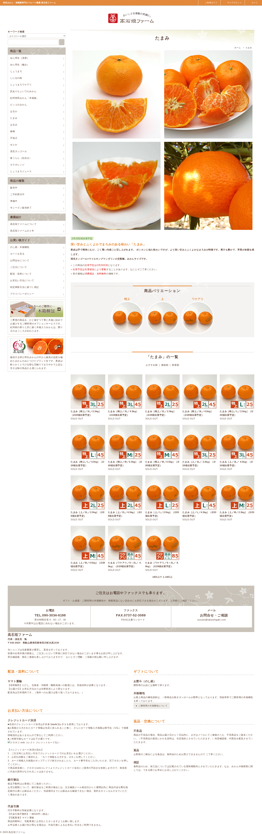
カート (254, 3)
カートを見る (17, 253)
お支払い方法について (22, 280)
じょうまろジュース (21, 171)
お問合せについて (19, 260)
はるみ (13, 124)
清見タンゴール (18, 151)
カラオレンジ (17, 164)
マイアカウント (234, 3)
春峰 (12, 131)
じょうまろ (16, 71)
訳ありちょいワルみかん (23, 91)
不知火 (13, 138)
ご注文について (18, 267)
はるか (13, 111)
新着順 (175, 365)
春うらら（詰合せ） (21, 158)
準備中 (13, 201)
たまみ (13, 118)
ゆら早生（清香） (19, 58)
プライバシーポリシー (22, 293)
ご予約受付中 (17, 194)
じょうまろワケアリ (21, 84)
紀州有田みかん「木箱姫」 (24, 98)
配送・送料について (21, 273)
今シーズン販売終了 (21, 207)
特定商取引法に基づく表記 (24, 287)
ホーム (237, 48)
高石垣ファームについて (23, 224)
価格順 (164, 365)
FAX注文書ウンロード (132, 619)
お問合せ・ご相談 (213, 615)
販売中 (13, 187)
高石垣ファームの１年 (22, 230)
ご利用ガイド (210, 3)
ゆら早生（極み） (19, 64)
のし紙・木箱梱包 (19, 247)
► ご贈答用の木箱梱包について (152, 705)
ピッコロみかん (18, 104)
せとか (13, 144)
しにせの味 (16, 78)
